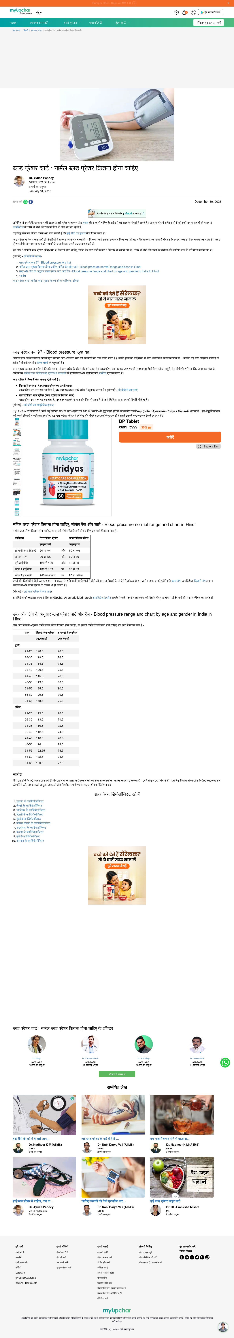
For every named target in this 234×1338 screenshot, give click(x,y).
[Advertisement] (117, 60)
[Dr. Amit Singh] (144, 1044)
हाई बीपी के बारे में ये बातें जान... (31, 1138)
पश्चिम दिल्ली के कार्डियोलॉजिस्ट (33, 823)
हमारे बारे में (20, 1252)
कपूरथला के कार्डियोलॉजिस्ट (31, 827)
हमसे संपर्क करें (21, 1262)
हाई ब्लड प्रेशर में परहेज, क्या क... (33, 1201)
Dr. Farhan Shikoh (90, 1058)
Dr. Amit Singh (143, 1058)
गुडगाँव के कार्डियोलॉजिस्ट (30, 801)
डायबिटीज (18, 227)
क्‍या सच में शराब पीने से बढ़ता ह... (170, 1138)
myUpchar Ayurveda (26, 1277)
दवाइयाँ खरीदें (102, 1252)
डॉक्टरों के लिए (145, 1246)
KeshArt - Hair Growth (26, 1282)
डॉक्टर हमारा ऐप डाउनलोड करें (150, 1262)
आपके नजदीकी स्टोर (105, 1272)
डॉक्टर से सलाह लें (117, 1074)
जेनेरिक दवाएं (102, 1267)
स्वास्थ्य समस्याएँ (38, 22)
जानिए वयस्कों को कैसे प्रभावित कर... (104, 1201)
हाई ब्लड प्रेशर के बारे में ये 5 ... (100, 1138)
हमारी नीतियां (62, 1246)
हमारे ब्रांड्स (70, 22)
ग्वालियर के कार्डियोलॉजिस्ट (30, 810)
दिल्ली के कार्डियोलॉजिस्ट (29, 814)
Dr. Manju (37, 1058)
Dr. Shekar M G (197, 1058)
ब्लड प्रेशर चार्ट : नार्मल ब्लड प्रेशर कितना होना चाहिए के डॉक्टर (46, 280)
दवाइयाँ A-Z (95, 22)
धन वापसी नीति (62, 1262)
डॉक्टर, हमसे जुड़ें (145, 1252)
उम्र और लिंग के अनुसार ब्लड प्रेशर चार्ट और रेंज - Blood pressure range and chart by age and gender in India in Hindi (89, 271)
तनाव (85, 222)
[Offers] (176, 12)
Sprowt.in (20, 1272)
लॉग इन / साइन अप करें (209, 22)
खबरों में (18, 1257)
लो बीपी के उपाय (32, 256)
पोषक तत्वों (42, 362)
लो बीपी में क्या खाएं (127, 390)
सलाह (13, 22)
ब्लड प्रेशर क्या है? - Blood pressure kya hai (45, 262)
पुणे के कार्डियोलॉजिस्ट (28, 836)
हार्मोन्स (102, 373)
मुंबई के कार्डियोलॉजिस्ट (28, 819)
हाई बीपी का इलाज (76, 233)
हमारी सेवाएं (102, 1246)
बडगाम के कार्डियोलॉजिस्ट (30, 832)
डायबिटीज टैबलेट (102, 597)
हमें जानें (19, 1246)
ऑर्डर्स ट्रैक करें (103, 1262)
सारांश (22, 275)
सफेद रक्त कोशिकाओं (35, 373)
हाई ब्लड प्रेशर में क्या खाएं (37, 591)
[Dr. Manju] (37, 1044)
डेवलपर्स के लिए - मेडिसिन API (109, 1293)
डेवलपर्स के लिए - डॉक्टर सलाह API (111, 1287)
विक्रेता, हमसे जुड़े (104, 1282)
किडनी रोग (199, 581)
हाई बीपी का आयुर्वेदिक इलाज (39, 405)
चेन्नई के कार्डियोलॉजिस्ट (29, 805)
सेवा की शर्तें (61, 1257)
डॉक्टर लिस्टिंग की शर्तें (147, 1257)
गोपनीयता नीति (62, 1252)
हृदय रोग (176, 581)
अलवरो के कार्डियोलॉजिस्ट (30, 840)
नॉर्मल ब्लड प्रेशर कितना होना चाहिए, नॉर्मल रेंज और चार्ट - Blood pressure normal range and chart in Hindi (80, 267)
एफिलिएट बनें (102, 1298)
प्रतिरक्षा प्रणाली (57, 373)
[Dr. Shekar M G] (197, 1044)
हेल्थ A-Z (121, 22)
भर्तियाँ (18, 1267)
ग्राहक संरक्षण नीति (63, 1267)
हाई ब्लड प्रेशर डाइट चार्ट (165, 1201)
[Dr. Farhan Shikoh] (90, 1044)
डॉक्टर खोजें (102, 1277)
